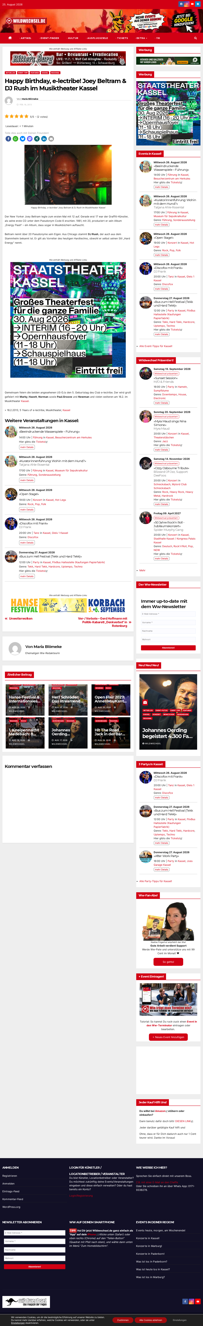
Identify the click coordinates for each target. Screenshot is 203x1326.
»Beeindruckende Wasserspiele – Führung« (49, 431)
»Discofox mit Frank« (33, 525)
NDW (157, 550)
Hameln (182, 386)
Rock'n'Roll (180, 546)
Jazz (165, 441)
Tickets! (40, 441)
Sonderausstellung (50, 474)
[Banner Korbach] (68, 58)
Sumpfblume (161, 390)
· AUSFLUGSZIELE (96, 38)
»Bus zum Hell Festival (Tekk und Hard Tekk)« (50, 556)
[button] (195, 38)
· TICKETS (121, 38)
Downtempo (169, 394)
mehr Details (27, 447)
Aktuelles (10, 73)
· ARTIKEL (25, 38)
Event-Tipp (23, 73)
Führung (38, 437)
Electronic (160, 398)
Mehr (142, 570)
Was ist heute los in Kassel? (153, 1269)
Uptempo (66, 566)
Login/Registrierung (81, 1195)
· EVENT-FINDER (49, 38)
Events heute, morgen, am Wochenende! (160, 1230)
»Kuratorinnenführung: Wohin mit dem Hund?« (52, 462)
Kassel (45, 73)
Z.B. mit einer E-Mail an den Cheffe (157, 1182)
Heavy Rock (177, 491)
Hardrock (167, 495)
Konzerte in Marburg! (149, 1246)
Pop (37, 504)
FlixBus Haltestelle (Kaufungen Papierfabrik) (78, 562)
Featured (35, 73)
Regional (55, 73)
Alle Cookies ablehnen (150, 1320)
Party (36, 562)
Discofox (33, 537)
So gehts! (168, 961)
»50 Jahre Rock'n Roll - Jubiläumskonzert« (169, 526)
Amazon (160, 1111)
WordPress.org (11, 1206)
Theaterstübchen (164, 437)
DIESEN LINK (183, 1121)
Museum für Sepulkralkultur (71, 470)
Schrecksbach (162, 484)
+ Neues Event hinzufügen (168, 1037)
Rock (31, 504)
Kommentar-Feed (12, 1199)
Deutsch (167, 546)
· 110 (157, 38)
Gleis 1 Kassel (60, 532)
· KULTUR (72, 38)
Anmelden (8, 1183)
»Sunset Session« (165, 380)
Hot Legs (60, 499)
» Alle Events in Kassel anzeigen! (24, 586)
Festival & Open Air (155, 714)
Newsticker (152, 718)
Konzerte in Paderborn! (150, 1253)
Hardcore (54, 566)
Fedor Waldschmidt (161, 743)
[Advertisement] (68, 882)
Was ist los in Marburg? (150, 1277)
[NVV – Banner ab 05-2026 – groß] (168, 113)
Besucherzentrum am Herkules (73, 437)
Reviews (99, 688)
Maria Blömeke (30, 99)
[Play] (168, 999)
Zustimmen (123, 1320)
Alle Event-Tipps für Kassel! (155, 346)
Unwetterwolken (21, 618)
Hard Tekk (41, 566)
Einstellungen (18, 1323)
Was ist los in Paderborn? (151, 1261)
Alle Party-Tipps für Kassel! (155, 881)
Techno (78, 566)
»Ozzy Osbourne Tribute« (171, 471)
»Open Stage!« (29, 494)
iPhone (91, 1234)
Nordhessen (58, 721)
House (182, 394)
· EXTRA (140, 38)
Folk (43, 504)
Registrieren (9, 1175)
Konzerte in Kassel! (147, 1238)
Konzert (37, 499)
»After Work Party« (166, 856)
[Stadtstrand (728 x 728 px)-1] (68, 319)
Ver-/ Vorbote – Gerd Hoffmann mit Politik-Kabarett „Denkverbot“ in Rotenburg (102, 622)
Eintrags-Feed (11, 1191)
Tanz (36, 532)
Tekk (30, 566)
